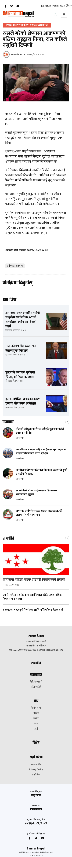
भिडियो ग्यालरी (36, 681)
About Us (36, 764)
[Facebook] (5, 6)
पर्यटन (36, 713)
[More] (67, 421)
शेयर (36, 723)
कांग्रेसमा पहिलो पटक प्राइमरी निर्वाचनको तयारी (34, 579)
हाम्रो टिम (36, 774)
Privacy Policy (36, 769)
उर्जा (36, 729)
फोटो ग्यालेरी (36, 687)
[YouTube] (17, 6)
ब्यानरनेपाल (16, 54)
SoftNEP (39, 855)
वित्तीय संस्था (36, 707)
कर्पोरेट (36, 718)
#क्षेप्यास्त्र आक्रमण (15, 266)
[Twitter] (11, 6)
